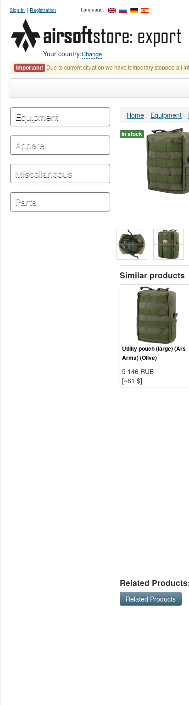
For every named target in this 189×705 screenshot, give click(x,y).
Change (92, 53)
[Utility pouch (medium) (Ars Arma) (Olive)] (132, 244)
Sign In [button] (17, 9)
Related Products (151, 598)
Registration (43, 9)
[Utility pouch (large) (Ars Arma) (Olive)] (157, 314)
